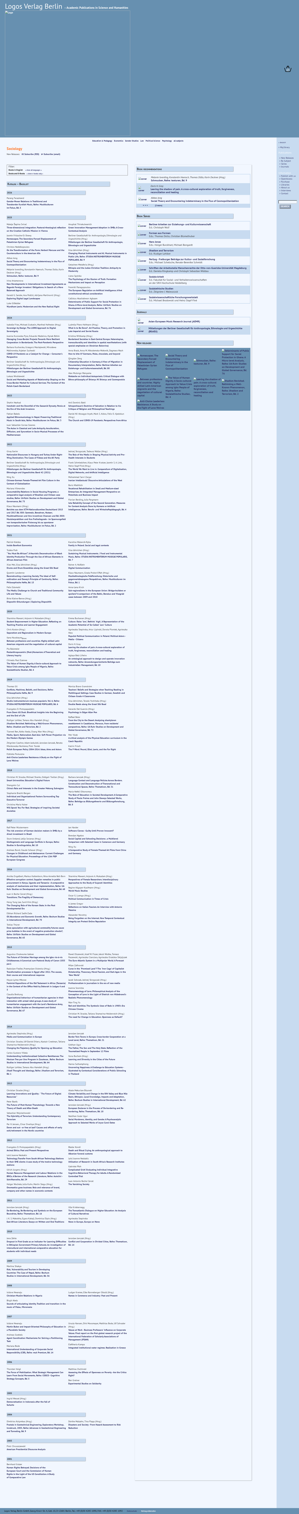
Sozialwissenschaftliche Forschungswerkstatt (173, 297)
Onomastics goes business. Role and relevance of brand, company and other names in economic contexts (33, 1189)
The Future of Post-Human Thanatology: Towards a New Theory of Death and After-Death (33, 1106)
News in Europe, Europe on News (84, 1221)
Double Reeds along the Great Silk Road (87, 704)
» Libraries (284, 184)
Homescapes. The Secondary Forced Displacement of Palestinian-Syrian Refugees (31, 240)
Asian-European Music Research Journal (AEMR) (174, 321)
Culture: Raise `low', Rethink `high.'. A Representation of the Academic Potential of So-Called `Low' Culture (96, 623)
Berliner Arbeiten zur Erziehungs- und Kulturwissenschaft (180, 224)
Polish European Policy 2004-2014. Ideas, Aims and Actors (34, 749)
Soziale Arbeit (156, 276)
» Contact (283, 193)
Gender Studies (132, 140)
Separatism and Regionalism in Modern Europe (29, 632)
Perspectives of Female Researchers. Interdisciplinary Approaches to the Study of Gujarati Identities (93, 881)
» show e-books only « (35, 174)
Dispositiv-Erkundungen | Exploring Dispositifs (29, 601)
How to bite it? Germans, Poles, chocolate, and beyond (94, 353)
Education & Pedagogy (102, 140)
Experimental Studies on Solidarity (84, 1383)
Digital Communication (79, 567)
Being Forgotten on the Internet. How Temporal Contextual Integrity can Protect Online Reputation (96, 920)
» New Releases (286, 157)
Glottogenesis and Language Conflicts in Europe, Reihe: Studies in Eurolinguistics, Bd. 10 (33, 843)
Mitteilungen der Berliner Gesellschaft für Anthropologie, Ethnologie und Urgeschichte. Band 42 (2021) (34, 471)
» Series (283, 163)
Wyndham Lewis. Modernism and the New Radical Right (33, 306)
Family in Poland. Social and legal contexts (88, 545)
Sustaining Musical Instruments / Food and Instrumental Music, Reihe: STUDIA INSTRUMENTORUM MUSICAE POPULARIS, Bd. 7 (97, 556)
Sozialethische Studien (161, 288)
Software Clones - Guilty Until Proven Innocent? (91, 830)
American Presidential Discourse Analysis (26, 1449)
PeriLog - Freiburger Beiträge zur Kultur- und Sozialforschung (182, 259)
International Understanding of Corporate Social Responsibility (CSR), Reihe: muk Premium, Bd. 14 (30, 1351)
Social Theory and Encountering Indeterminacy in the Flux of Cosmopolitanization (195, 200)
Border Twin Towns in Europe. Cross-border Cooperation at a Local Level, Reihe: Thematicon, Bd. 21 (97, 1038)
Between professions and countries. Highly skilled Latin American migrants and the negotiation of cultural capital (34, 642)
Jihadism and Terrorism (161, 250)
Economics (119, 140)
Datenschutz (132, 1511)
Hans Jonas (155, 241)
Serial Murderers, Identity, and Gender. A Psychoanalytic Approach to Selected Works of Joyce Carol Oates (94, 1121)
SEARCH (285, 206)
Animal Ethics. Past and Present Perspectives (28, 1150)
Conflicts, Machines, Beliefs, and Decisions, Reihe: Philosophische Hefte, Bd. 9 (30, 691)
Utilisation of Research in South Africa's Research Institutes (96, 1161)
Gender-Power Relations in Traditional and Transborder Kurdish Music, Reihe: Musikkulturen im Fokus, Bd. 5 (30, 204)
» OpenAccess (285, 178)
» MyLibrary (284, 147)
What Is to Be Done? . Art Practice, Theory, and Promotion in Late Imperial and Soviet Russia (96, 329)
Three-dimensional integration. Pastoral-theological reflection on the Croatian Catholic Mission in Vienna (36, 229)
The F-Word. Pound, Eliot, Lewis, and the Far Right (92, 749)
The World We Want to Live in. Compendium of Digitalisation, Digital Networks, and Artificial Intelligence (97, 471)
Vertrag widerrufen (148, 1511)
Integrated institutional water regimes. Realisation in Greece (97, 1347)
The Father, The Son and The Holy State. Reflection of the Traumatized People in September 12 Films (95, 1049)
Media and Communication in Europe (24, 1036)
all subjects (178, 140)
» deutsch (282, 142)
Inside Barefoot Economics (19, 545)
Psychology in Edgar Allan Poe (82, 712)
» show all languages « (33, 170)
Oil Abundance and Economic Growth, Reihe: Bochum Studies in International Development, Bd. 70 (36, 918)
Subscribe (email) (51, 154)
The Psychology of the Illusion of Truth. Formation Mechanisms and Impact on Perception (92, 281)
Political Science (153, 140)
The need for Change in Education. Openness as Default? (95, 1016)
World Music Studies (78, 890)
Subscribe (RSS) (31, 154)
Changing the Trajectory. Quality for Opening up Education (34, 1047)
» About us (284, 187)
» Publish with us (287, 175)
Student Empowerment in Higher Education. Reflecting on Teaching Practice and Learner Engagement (34, 623)
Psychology (167, 140)
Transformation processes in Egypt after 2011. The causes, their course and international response (34, 973)
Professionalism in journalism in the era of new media (94, 983)
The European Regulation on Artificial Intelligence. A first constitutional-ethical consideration (95, 292)
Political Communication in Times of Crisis (88, 898)
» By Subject (285, 160)
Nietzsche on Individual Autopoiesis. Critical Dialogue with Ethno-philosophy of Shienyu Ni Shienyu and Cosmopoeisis (96, 378)
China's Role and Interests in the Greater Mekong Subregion (35, 788)
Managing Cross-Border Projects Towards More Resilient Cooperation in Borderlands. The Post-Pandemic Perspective (35, 341)
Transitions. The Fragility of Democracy (25, 897)
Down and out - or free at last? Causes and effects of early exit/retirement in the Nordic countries (34, 1129)
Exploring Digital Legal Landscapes (23, 298)
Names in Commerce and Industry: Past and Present (92, 1295)
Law (142, 140)
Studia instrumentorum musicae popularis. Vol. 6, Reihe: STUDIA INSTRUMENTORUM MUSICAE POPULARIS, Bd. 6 (33, 702)
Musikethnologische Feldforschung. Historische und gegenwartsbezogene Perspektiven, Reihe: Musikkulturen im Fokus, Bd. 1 (97, 579)
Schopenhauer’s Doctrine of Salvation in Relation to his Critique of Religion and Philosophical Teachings (94, 407)
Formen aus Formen (160, 233)
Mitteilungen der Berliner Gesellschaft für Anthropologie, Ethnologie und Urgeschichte (95, 243)
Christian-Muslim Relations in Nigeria (24, 1295)
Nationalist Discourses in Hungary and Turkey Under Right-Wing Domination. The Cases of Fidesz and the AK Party (35, 456)
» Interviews (285, 190)
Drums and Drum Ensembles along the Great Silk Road (32, 567)
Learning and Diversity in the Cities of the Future (91, 1059)
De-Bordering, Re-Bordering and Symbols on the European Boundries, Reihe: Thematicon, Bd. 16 (34, 1212)
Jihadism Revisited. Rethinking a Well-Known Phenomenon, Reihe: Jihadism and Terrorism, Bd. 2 (35, 725)
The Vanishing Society (78, 1184)
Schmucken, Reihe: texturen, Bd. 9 (169, 180)
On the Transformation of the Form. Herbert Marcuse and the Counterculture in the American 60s (35, 252)
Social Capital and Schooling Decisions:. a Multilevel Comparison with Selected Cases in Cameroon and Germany (96, 840)
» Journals (284, 166)
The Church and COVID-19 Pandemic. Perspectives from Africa (97, 420)
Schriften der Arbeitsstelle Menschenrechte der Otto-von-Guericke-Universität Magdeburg (198, 267)
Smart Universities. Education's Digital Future (28, 780)
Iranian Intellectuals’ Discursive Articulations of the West (95, 480)
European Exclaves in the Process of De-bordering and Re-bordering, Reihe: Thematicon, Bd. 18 (96, 1110)
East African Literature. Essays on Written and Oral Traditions (35, 1221)
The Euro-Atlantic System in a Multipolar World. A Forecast (96, 960)
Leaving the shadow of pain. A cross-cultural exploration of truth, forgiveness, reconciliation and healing (96, 649)
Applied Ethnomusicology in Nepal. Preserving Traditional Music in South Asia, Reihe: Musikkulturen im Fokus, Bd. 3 (34, 419)
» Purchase (284, 181)
